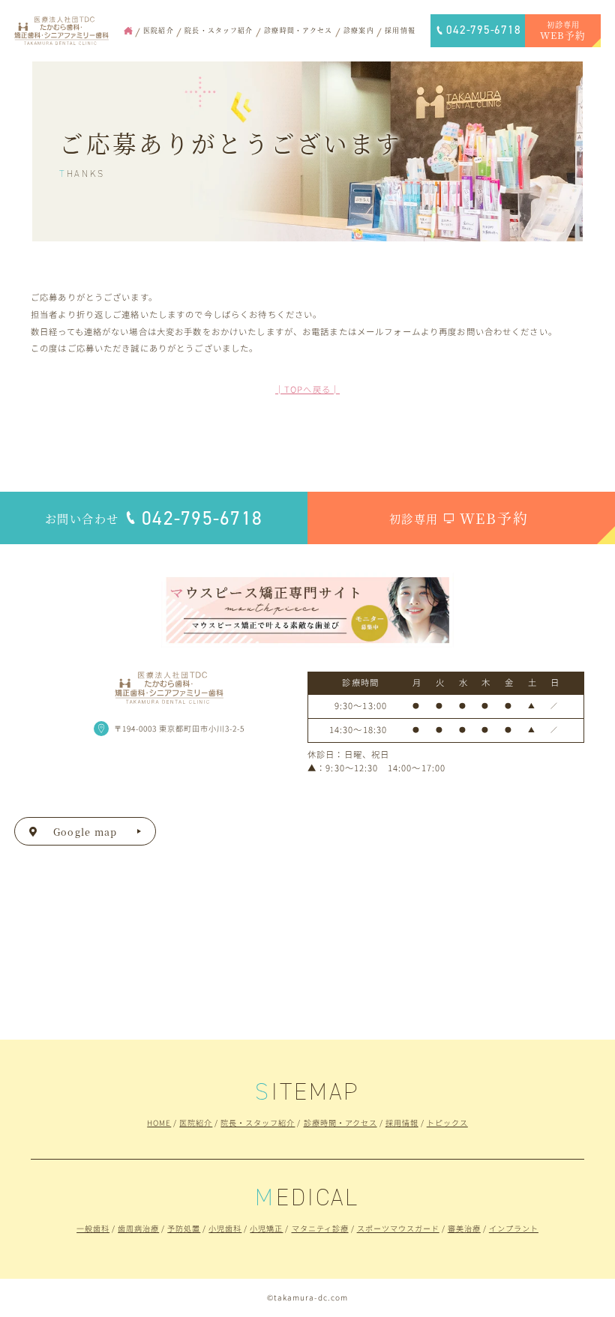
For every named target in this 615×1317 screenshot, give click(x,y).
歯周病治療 (138, 1228)
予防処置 (183, 1228)
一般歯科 (93, 1228)
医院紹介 (195, 1122)
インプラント (513, 1228)
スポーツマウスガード (398, 1228)
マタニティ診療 (320, 1228)
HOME (159, 1122)
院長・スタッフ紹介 (257, 1122)
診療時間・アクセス (340, 1122)
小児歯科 (225, 1228)
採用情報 (402, 1122)
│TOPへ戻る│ (307, 389)
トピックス (447, 1122)
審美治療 (464, 1228)
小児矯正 (266, 1228)
